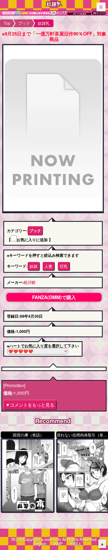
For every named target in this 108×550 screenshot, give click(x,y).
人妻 (48, 266)
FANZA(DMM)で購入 (54, 297)
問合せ (17, 539)
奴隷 (33, 266)
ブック (35, 230)
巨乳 (64, 266)
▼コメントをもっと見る (30, 405)
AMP (58, 544)
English (40, 544)
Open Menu (101, 6)
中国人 (76, 544)
